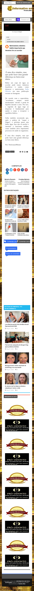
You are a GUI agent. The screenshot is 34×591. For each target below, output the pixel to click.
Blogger (20, 31)
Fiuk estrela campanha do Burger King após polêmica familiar (16, 346)
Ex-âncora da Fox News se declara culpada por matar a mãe (15, 387)
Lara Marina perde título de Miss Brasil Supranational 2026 (17, 325)
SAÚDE (8, 39)
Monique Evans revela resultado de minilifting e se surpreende (15, 366)
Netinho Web (22, 584)
